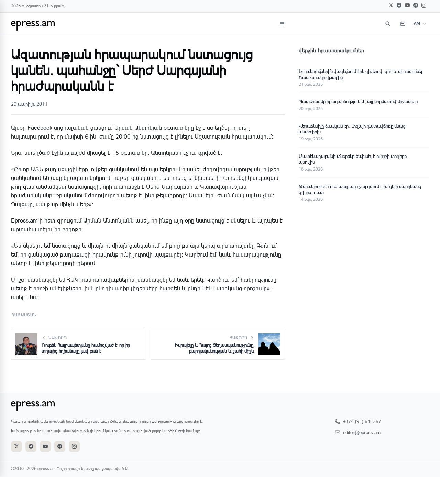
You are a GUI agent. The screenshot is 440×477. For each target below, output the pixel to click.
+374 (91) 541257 (362, 421)
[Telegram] (415, 5)
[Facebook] (399, 5)
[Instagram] (423, 5)
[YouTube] (407, 5)
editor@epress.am (362, 432)
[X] (390, 5)
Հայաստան (24, 314)
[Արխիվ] (403, 23)
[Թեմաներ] (282, 23)
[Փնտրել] (388, 23)
